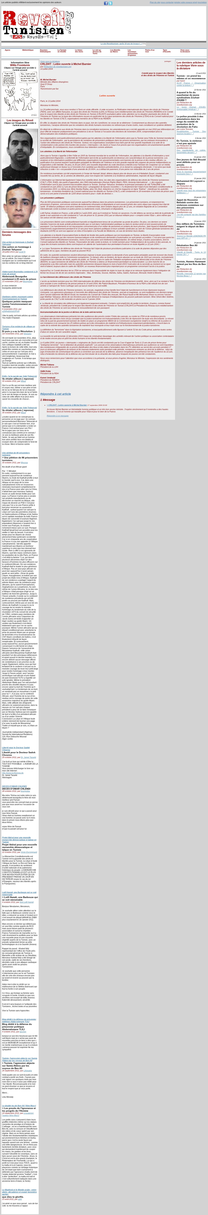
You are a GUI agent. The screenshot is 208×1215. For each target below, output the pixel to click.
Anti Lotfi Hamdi (27, 902)
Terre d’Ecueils (167, 51)
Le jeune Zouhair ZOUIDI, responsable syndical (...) (191, 108)
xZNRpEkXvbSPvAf (10, 311)
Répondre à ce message (58, 416)
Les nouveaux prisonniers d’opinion (132, 52)
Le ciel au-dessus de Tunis (97, 52)
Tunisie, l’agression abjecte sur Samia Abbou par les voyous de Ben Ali (19, 1059)
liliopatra (27, 334)
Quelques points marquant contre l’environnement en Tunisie (17, 298)
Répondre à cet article (55, 394)
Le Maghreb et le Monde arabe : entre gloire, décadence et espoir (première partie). (19, 1192)
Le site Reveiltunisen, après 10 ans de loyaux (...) (114, 44)
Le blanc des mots (79, 51)
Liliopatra (28, 1071)
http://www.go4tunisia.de (13, 773)
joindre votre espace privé (185, 2)
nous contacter (167, 2)
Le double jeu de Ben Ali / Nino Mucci (19, 1106)
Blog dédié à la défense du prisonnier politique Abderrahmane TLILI (19, 1020)
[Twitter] (172, 64)
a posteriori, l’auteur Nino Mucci (18, 1114)
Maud (23, 381)
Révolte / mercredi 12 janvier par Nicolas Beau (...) (191, 275)
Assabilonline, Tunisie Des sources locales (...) (191, 132)
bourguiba (25, 791)
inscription (202, 2)
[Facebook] (166, 64)
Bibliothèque (27, 50)
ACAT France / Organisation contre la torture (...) (191, 84)
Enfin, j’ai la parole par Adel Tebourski (19, 376)
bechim (23, 1032)
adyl (20, 1199)
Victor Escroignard (29, 852)
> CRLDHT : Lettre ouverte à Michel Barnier (67, 405)
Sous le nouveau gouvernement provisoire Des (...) (191, 173)
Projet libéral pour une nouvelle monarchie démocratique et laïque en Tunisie (19, 839)
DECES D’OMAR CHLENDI (14, 786)
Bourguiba (27, 281)
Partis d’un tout (150, 51)
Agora (7, 50)
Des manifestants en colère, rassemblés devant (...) (191, 151)
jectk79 (22, 252)
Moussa (24, 462)
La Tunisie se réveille (62, 51)
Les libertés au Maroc (115, 51)
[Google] (169, 64)
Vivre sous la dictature (185, 51)
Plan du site (155, 2)
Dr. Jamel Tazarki (28, 757)
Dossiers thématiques (45, 51)
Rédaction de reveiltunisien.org (57, 67)
